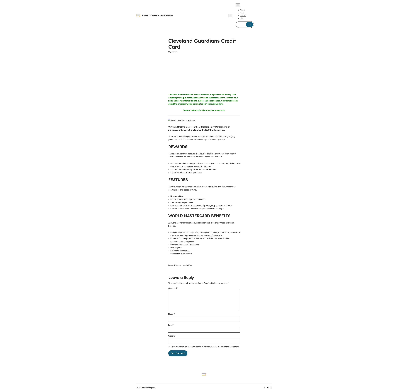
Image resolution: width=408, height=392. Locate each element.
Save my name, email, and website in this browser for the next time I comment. (205, 347)
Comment (173, 288)
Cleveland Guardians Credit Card (202, 44)
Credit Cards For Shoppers (157, 15)
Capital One (187, 265)
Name (171, 314)
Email (171, 325)
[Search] (249, 24)
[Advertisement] (204, 73)
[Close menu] (238, 5)
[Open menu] (230, 15)
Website (171, 336)
